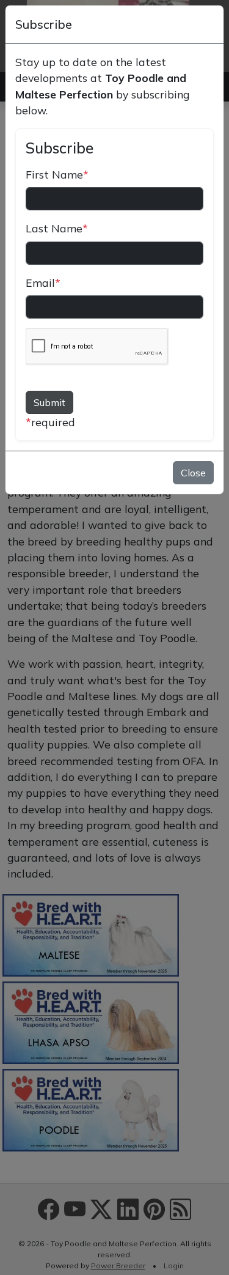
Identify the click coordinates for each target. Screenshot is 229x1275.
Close (193, 473)
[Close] (208, 24)
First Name (57, 174)
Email (43, 282)
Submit (49, 402)
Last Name (57, 228)
